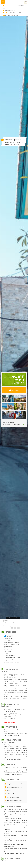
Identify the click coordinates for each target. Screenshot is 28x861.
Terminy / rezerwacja (15, 390)
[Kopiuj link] (23, 424)
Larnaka (9, 636)
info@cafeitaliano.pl (12, 15)
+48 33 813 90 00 (15, 13)
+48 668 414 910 (10, 10)
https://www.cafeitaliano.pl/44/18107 (12, 424)
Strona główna (5, 620)
